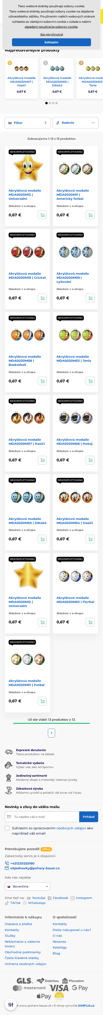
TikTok (15, 903)
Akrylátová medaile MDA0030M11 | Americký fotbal (73, 195)
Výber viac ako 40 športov (35, 767)
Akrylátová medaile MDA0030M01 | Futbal (27, 683)
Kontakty (12, 930)
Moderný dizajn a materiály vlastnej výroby (46, 779)
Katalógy (60, 947)
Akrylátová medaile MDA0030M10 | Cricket (27, 275)
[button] (46, 103)
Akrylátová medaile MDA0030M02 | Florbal (75, 600)
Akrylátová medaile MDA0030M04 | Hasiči (75, 521)
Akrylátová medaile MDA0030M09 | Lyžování (73, 278)
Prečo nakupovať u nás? (72, 930)
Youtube (38, 898)
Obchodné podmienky (23, 952)
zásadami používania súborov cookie (51, 26)
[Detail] (42, 215)
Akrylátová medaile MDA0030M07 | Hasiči (21, 81)
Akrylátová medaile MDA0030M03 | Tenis (74, 358)
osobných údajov (71, 828)
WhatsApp (37, 903)
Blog (56, 953)
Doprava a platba (18, 924)
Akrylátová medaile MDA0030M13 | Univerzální (25, 195)
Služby (10, 935)
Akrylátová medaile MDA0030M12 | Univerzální (25, 602)
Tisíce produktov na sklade (35, 754)
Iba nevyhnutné (51, 34)
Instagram (84, 898)
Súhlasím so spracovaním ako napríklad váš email (52, 831)
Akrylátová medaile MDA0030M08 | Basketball (25, 361)
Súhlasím (51, 42)
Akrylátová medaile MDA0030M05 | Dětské (57, 81)
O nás (57, 935)
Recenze (59, 941)
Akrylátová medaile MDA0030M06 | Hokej (74, 442)
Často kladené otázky (22, 958)
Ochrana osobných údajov (25, 964)
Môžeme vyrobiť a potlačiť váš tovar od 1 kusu (48, 792)
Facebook (60, 898)
